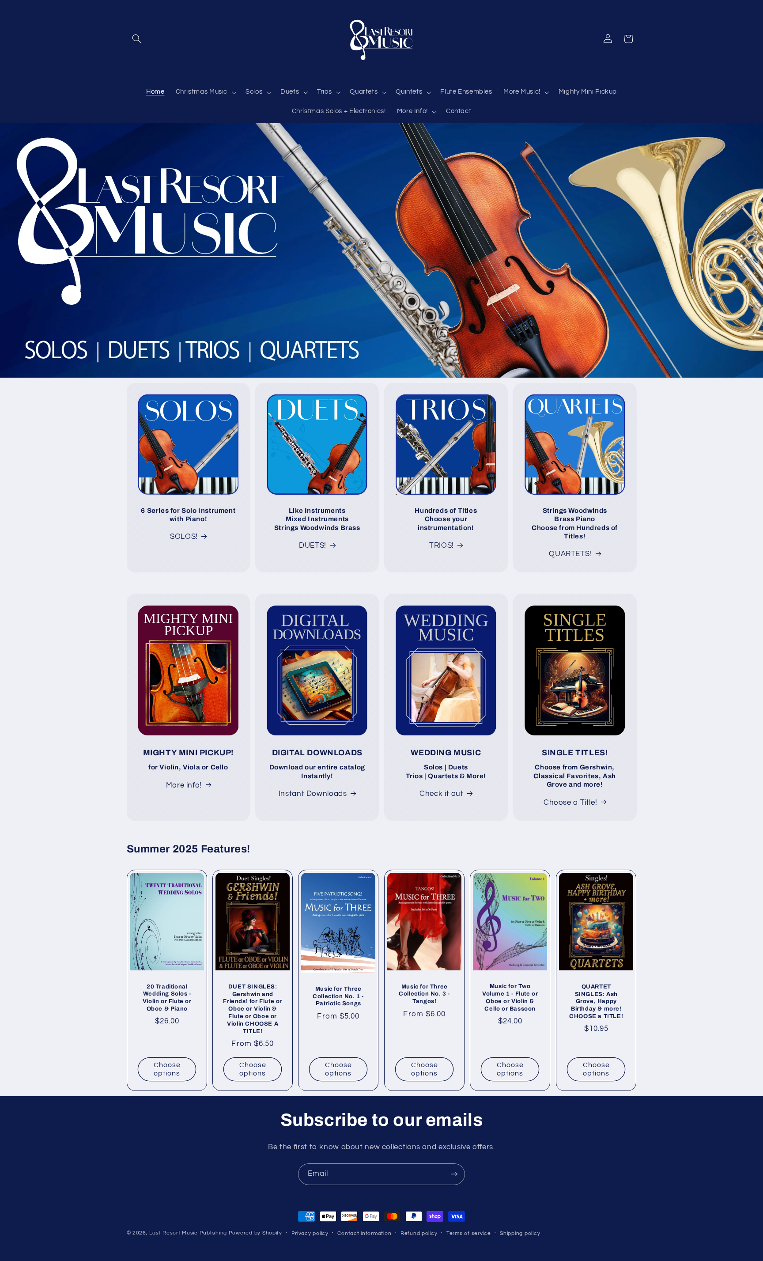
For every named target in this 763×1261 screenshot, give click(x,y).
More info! (184, 785)
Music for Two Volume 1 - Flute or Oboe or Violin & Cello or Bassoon (510, 998)
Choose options (166, 1069)
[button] (137, 39)
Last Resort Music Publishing (188, 1233)
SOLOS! (184, 537)
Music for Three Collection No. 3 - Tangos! (424, 994)
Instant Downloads (313, 794)
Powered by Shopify (255, 1233)
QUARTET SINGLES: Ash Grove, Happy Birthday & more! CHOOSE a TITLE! (596, 1002)
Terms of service (468, 1233)
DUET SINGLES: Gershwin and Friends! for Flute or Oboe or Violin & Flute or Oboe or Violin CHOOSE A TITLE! (252, 1009)
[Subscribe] (454, 1174)
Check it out (441, 794)
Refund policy (419, 1233)
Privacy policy (310, 1233)
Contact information (364, 1233)
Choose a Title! (570, 803)
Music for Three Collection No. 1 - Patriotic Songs (338, 996)
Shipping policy (520, 1233)
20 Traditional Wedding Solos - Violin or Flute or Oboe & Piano (166, 998)
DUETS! (312, 545)
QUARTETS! (570, 554)
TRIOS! (441, 545)
